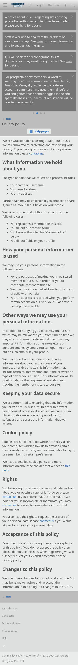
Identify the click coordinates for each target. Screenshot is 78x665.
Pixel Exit (19, 661)
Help (4, 638)
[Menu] (5, 5)
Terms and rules (11, 623)
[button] (30, 5)
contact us (36, 153)
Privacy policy (9, 630)
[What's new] (65, 5)
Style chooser (9, 608)
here (23, 25)
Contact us (8, 615)
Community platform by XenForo (35, 655)
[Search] (73, 5)
